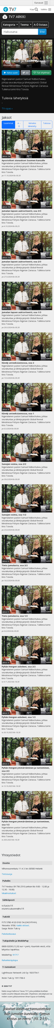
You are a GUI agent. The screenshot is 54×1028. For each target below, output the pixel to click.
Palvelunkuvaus (9, 934)
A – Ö (19, 125)
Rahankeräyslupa (10, 960)
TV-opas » (7, 108)
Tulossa (46, 123)
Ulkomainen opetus (11, 65)
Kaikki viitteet (22, 925)
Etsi (42, 31)
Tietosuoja (7, 874)
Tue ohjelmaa (43, 72)
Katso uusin (12, 72)
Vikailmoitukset (9, 893)
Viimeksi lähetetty (32, 125)
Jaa (27, 72)
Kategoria (9, 24)
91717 (15, 954)
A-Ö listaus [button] (40, 24)
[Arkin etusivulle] (14, 16)
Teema (24, 24)
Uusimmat (8, 123)
